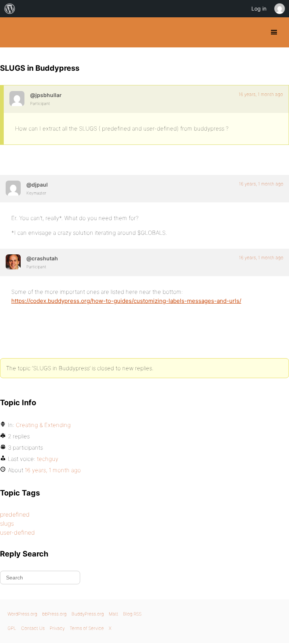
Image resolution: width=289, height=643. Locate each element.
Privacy (57, 628)
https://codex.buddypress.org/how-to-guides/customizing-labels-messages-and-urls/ (126, 300)
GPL (12, 628)
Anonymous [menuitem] (279, 8)
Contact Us (33, 628)
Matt (113, 614)
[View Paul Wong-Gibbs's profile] (13, 188)
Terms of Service (87, 628)
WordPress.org (22, 614)
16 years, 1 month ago (261, 94)
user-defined (17, 532)
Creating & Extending (43, 425)
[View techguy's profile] (13, 261)
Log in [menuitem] (258, 8)
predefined (15, 514)
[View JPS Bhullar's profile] (16, 98)
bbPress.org (54, 614)
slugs (7, 523)
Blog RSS (132, 614)
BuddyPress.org (12, 32)
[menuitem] (10, 8)
